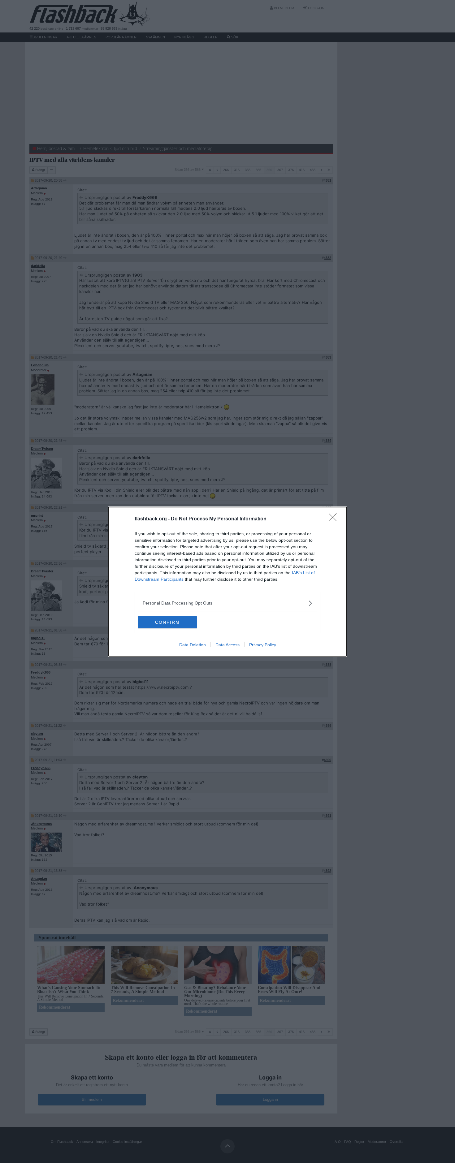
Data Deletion (192, 644)
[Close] (334, 519)
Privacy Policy (262, 644)
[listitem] (227, 603)
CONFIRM (167, 622)
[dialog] (227, 581)
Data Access (227, 644)
